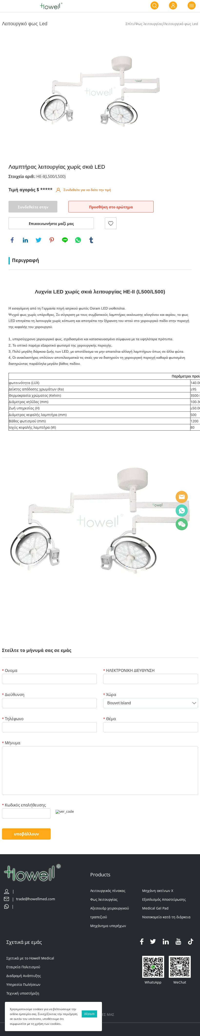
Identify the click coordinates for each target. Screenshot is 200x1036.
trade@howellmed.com (35, 899)
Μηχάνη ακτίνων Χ (157, 890)
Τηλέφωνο (13, 719)
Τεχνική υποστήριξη (22, 993)
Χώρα (109, 695)
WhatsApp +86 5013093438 (182, 510)
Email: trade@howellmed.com (182, 497)
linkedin (25, 240)
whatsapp (78, 240)
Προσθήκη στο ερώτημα (111, 206)
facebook (12, 240)
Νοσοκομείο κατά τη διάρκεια (166, 917)
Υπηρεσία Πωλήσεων (23, 984)
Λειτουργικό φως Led (181, 23)
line (65, 240)
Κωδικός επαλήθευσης (24, 805)
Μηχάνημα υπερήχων (108, 925)
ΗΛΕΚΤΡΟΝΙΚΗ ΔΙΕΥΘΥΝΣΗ (129, 670)
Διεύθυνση (13, 695)
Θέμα (109, 719)
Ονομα (9, 670)
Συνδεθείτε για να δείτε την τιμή (87, 190)
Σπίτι (130, 23)
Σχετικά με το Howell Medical (30, 958)
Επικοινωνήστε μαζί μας (51, 223)
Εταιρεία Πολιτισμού (23, 967)
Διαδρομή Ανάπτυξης (23, 975)
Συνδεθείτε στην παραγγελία (33, 208)
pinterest (51, 240)
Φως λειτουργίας (149, 23)
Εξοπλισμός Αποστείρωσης (164, 899)
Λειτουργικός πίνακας (107, 890)
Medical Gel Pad (155, 908)
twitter (38, 240)
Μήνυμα (11, 743)
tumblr (91, 240)
